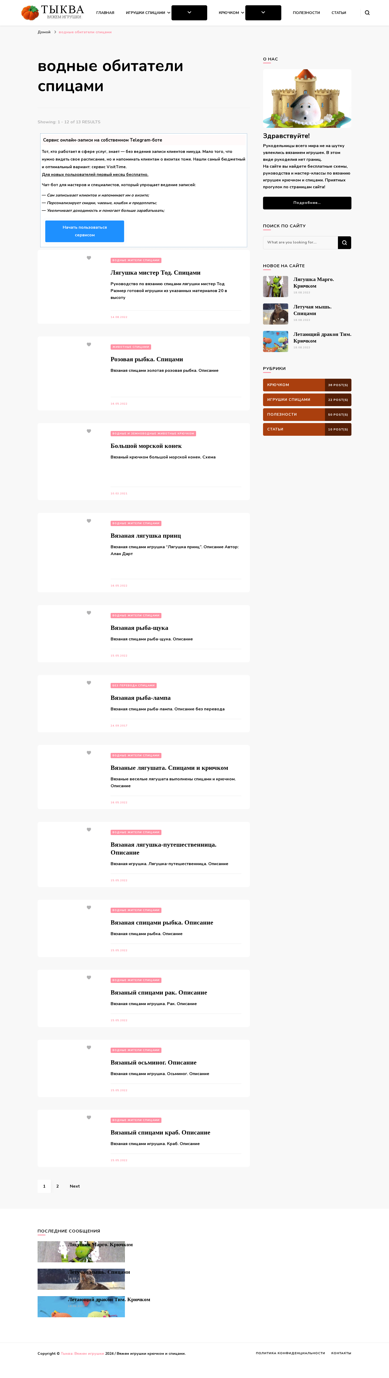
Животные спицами (130, 347)
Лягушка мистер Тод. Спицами (156, 272)
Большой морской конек (146, 445)
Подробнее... (307, 202)
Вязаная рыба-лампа (141, 697)
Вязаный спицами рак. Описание (159, 992)
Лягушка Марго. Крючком (100, 1244)
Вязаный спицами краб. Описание (160, 1132)
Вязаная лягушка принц (146, 535)
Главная (105, 12)
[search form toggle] (367, 12)
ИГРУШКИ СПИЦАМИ (145, 12)
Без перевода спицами (133, 685)
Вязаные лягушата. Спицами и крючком (169, 767)
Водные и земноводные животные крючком (153, 433)
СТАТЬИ (339, 12)
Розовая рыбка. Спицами (147, 359)
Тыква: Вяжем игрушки (82, 1353)
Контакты (341, 1353)
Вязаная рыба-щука (139, 627)
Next (75, 1186)
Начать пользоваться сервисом (85, 231)
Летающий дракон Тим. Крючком (109, 1299)
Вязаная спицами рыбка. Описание (162, 922)
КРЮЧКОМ (229, 12)
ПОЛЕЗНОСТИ (306, 12)
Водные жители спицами (136, 260)
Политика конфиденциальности (290, 1353)
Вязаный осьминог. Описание (154, 1062)
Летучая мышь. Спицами (99, 1272)
